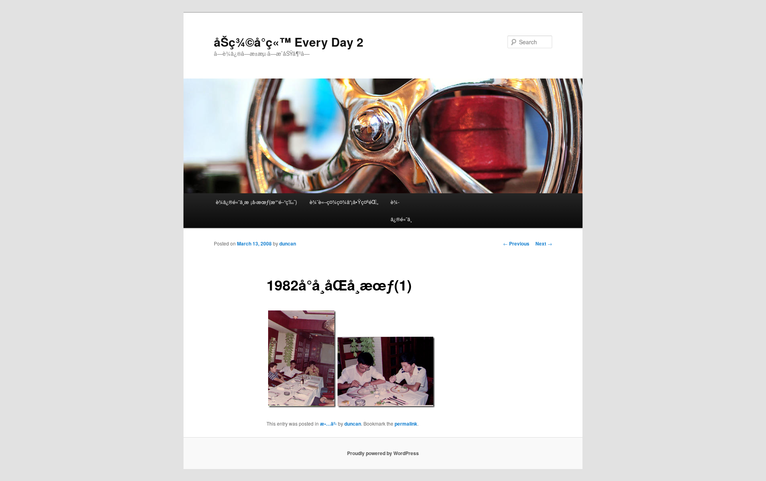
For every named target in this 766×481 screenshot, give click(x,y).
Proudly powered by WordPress (383, 453)
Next (543, 243)
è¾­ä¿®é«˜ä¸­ (401, 210)
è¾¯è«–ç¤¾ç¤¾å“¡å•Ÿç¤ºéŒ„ (344, 202)
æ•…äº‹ (328, 423)
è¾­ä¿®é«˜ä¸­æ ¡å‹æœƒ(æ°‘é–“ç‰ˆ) (256, 202)
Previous (516, 243)
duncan (287, 243)
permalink (406, 423)
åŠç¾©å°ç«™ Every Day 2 (288, 41)
